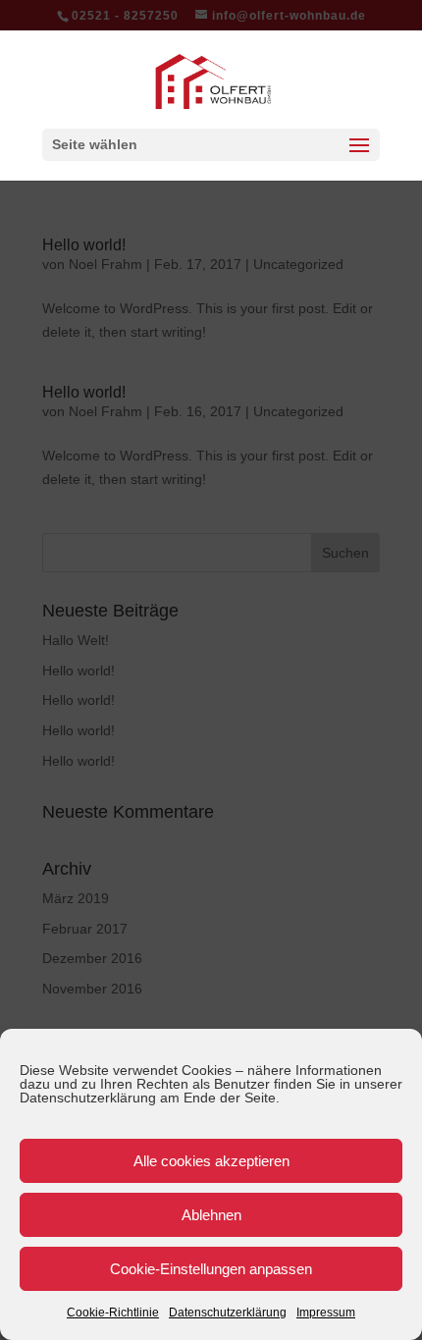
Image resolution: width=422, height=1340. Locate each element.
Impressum (325, 1312)
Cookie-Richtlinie (113, 1312)
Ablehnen (211, 1214)
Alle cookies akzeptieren (211, 1160)
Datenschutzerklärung (228, 1312)
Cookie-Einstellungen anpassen (211, 1268)
